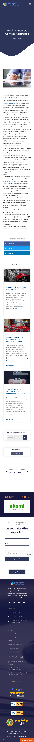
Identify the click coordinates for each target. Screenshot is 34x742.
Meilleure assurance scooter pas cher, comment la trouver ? (15, 339)
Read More (16, 308)
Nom (6, 537)
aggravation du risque (10, 134)
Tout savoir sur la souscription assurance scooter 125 (18, 673)
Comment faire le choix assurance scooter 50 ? (16, 288)
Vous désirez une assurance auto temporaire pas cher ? (15, 391)
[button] (17, 243)
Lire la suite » (10, 313)
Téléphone (8, 544)
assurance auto (8, 103)
